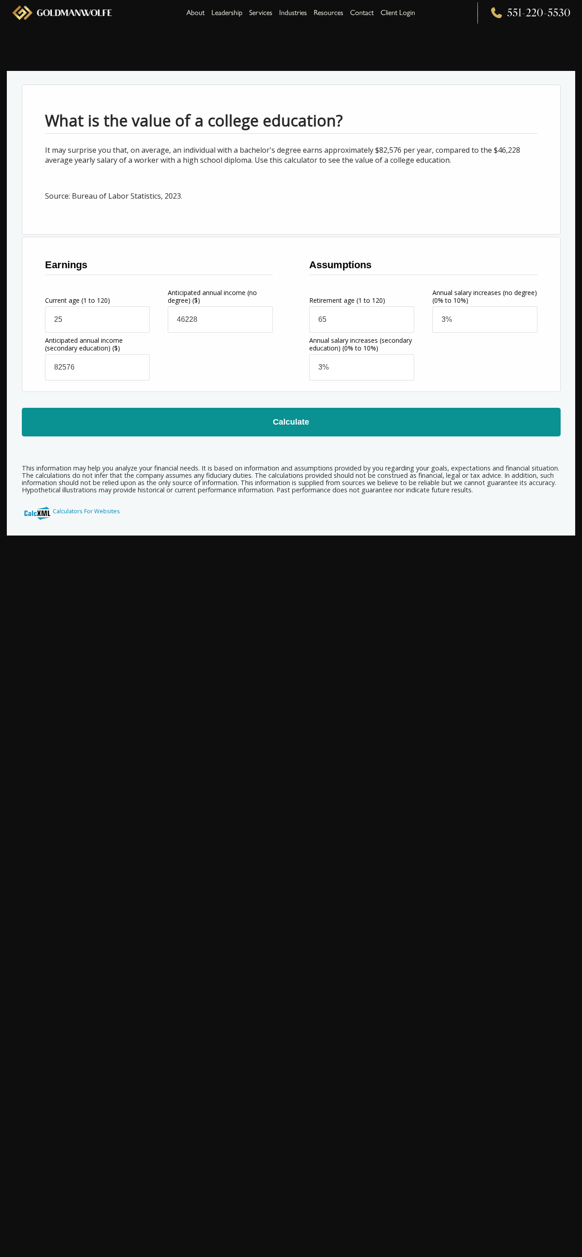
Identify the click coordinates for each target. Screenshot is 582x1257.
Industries (293, 12)
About (195, 12)
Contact (362, 12)
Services (260, 12)
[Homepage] (62, 12)
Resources (328, 12)
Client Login (398, 12)
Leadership (226, 12)
